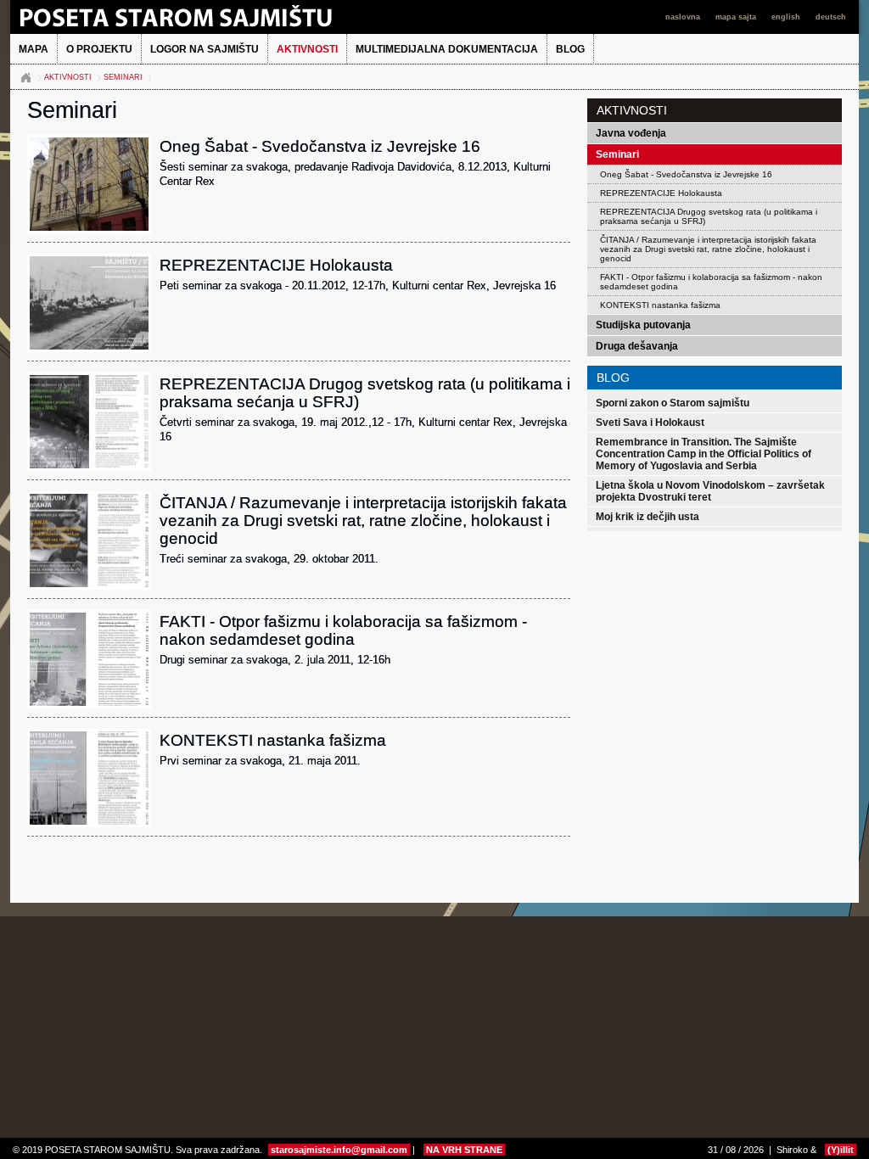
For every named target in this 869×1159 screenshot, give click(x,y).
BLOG (570, 49)
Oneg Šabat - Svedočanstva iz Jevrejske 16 (686, 174)
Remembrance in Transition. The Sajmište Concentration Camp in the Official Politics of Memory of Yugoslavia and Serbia (703, 454)
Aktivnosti (307, 49)
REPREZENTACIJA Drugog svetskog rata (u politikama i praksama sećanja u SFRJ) (708, 216)
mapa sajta (737, 17)
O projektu (99, 49)
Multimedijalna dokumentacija (447, 49)
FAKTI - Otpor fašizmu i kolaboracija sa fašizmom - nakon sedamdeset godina (711, 281)
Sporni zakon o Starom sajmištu (672, 403)
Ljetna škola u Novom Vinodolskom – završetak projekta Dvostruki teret (710, 491)
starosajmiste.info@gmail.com (339, 1150)
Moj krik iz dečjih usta (647, 517)
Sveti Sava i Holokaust (650, 422)
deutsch (831, 17)
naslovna (684, 17)
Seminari (123, 77)
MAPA (33, 49)
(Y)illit (840, 1150)
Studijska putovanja (643, 325)
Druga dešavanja (637, 346)
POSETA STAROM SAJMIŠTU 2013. (201, 17)
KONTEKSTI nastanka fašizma (660, 305)
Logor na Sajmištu (204, 49)
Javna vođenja (631, 133)
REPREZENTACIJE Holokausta (661, 193)
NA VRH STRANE (464, 1150)
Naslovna (25, 78)
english (787, 17)
